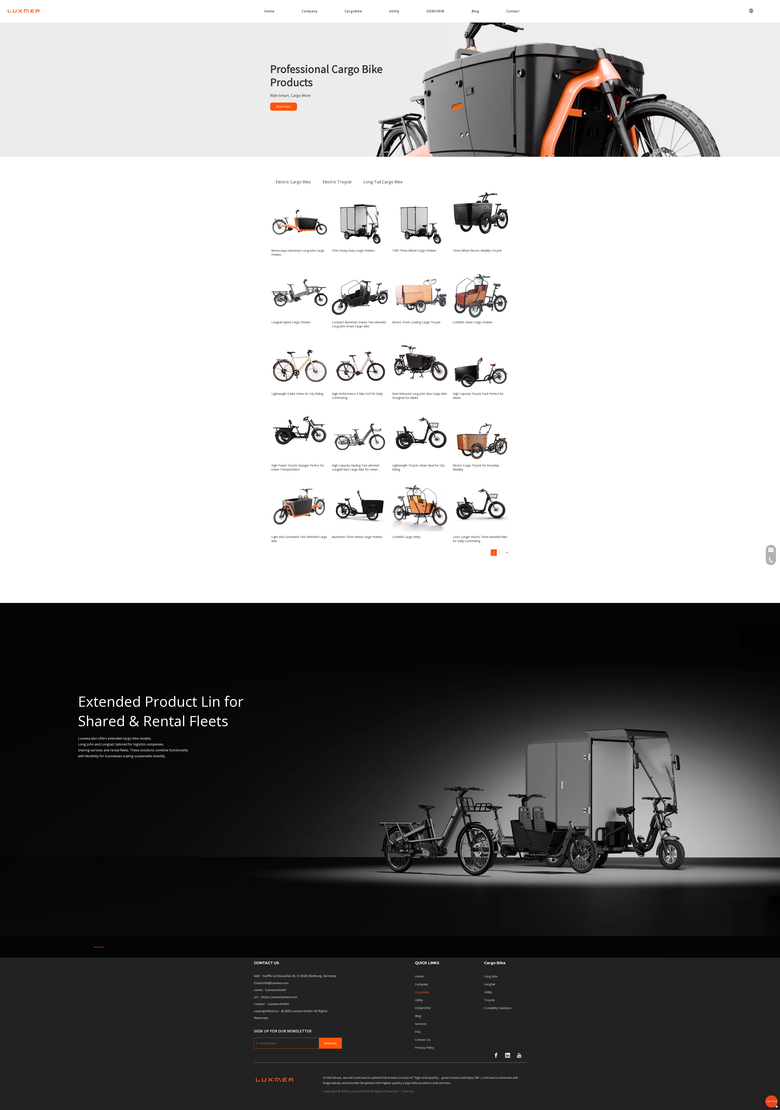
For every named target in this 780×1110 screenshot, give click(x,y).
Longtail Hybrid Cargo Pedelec (291, 322)
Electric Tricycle (337, 182)
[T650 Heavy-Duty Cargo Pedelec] (360, 218)
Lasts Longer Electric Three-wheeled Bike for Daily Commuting (480, 539)
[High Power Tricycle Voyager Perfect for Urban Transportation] (299, 433)
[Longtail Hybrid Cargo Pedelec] (299, 290)
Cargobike (353, 11)
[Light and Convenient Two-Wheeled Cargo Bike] (299, 504)
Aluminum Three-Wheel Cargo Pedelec (357, 537)
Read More (283, 106)
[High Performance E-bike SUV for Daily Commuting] (360, 361)
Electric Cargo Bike (293, 182)
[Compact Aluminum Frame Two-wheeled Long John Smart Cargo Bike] (360, 290)
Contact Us (422, 1040)
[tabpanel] (390, 780)
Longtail (489, 984)
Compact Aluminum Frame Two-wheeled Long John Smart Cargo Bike (359, 324)
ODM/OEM (435, 11)
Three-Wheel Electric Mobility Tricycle (477, 250)
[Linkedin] (507, 1055)
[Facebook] (496, 1055)
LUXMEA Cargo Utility (406, 537)
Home (269, 11)
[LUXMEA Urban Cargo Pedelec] (481, 290)
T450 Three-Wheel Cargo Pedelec (414, 250)
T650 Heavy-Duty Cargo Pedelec (353, 250)
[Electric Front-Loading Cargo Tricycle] (420, 290)
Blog (475, 11)
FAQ (418, 1032)
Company (309, 11)
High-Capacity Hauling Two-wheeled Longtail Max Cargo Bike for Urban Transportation (355, 467)
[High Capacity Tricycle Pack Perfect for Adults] (481, 361)
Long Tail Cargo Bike (383, 182)
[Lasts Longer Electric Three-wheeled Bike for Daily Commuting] (481, 504)
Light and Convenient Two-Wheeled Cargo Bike (299, 539)
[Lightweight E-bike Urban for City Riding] (299, 361)
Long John (491, 976)
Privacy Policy (424, 1047)
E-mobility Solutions (497, 1008)
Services (421, 1024)
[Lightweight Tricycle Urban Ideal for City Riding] (420, 433)
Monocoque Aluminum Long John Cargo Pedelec (297, 252)
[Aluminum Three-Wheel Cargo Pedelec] (360, 504)
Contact (513, 11)
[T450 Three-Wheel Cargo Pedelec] (420, 218)
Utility (394, 11)
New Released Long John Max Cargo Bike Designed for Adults (419, 396)
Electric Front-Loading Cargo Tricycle (416, 322)
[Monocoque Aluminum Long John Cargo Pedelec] (299, 218)
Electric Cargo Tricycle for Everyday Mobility (476, 467)
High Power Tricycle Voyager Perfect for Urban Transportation (297, 467)
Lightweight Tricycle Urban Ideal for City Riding (418, 467)
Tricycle (489, 1000)
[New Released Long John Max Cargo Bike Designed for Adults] (420, 361)
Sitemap (408, 1091)
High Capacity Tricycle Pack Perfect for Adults (478, 396)
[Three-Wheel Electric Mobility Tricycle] (481, 212)
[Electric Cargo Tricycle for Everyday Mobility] (481, 433)
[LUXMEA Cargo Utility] (420, 504)
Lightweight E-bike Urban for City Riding (297, 394)
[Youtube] (519, 1055)
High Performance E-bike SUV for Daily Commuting (357, 396)
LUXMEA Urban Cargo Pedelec (473, 322)
